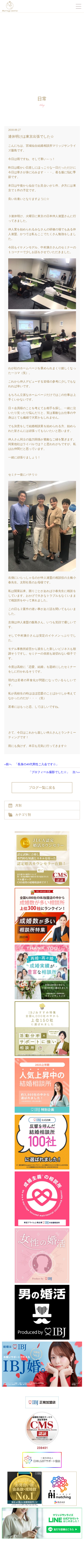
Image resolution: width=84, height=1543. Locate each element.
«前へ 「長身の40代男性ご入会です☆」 (31, 764)
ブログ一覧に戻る (42, 787)
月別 (18, 805)
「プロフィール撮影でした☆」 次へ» (54, 772)
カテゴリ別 (23, 814)
